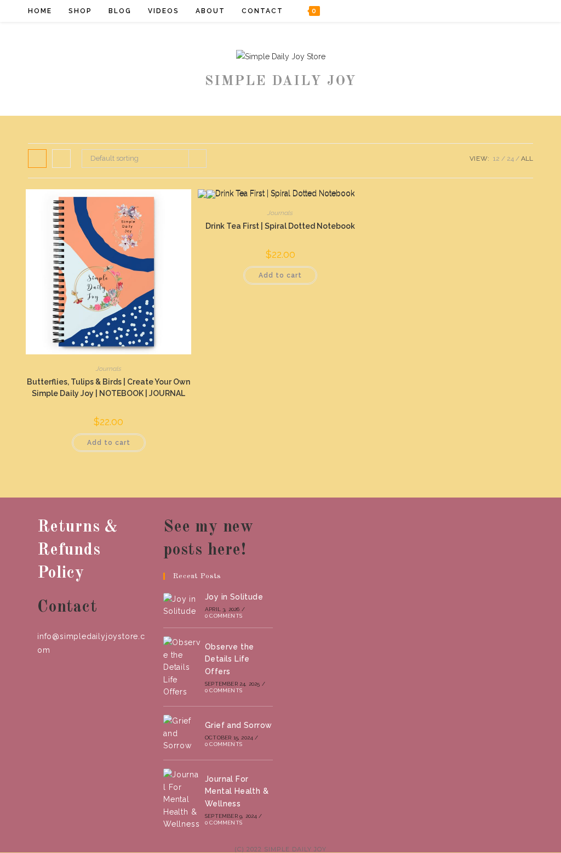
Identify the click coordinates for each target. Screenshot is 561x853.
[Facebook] (475, 11)
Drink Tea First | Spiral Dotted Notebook (280, 226)
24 (510, 158)
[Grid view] (37, 158)
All (527, 158)
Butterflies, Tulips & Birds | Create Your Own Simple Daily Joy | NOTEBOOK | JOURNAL (108, 387)
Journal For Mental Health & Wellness (236, 791)
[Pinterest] (490, 11)
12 (496, 158)
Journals (109, 368)
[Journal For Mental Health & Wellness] (182, 799)
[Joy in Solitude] (182, 605)
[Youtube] (520, 11)
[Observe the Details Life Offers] (182, 667)
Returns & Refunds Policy (77, 550)
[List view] (61, 158)
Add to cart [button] (108, 443)
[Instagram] (505, 11)
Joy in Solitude (234, 596)
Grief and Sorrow (238, 725)
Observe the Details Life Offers (229, 659)
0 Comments (223, 616)
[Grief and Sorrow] (182, 733)
